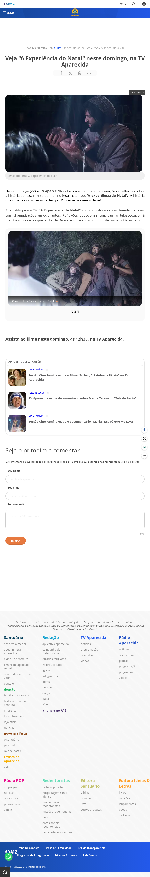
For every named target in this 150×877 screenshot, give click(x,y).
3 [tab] (78, 311)
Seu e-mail (14, 487)
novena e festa (15, 733)
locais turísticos (14, 716)
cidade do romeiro (16, 659)
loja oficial (10, 722)
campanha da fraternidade (51, 651)
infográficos (50, 676)
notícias (9, 727)
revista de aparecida (12, 759)
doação (9, 689)
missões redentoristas (56, 811)
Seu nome (14, 470)
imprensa (10, 710)
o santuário (11, 739)
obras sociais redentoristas (51, 824)
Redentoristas (56, 780)
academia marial (15, 644)
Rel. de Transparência (91, 848)
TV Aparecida (93, 637)
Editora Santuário (90, 783)
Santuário (13, 637)
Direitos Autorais (66, 855)
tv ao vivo (87, 655)
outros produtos (91, 809)
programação (89, 649)
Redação (50, 637)
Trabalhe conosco (28, 848)
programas (126, 672)
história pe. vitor (53, 787)
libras (46, 682)
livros (84, 804)
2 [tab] (75, 311)
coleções (124, 798)
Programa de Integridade (33, 855)
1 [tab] (72, 311)
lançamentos (127, 804)
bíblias (85, 792)
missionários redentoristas (51, 804)
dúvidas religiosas (54, 659)
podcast (124, 661)
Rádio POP (14, 780)
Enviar (15, 540)
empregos (10, 787)
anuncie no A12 (54, 710)
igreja (46, 670)
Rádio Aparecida (129, 640)
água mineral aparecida (12, 651)
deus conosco (89, 798)
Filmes (57, 48)
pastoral (9, 745)
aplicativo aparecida (55, 644)
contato (9, 683)
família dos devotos (16, 695)
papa (45, 699)
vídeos (8, 767)
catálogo (124, 815)
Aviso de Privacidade (58, 848)
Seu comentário (18, 504)
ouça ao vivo (127, 655)
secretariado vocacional (57, 832)
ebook (123, 809)
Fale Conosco (91, 855)
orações (47, 693)
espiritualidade (52, 665)
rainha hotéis (12, 751)
